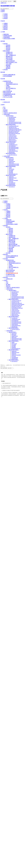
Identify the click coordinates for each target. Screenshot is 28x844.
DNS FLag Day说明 (7, 97)
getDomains (11, 159)
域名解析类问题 (7, 81)
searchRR (11, 171)
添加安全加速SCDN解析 (9, 38)
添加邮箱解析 (6, 37)
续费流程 (5, 29)
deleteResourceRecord (13, 132)
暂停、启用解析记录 (11, 55)
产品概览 (3, 10)
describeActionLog (13, 154)
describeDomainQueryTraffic (15, 123)
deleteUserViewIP (13, 140)
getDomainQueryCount (14, 163)
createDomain (12, 120)
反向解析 (8, 87)
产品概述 (5, 14)
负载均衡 (8, 66)
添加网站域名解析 (7, 35)
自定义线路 (8, 63)
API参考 (2, 104)
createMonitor (12, 143)
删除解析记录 (9, 56)
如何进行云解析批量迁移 (9, 74)
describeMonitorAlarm (13, 147)
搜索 (15, 1)
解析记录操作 (6, 50)
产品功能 (5, 16)
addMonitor (11, 176)
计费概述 (5, 23)
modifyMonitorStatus (13, 150)
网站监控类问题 (7, 92)
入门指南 (3, 31)
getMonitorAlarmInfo (13, 180)
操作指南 (3, 41)
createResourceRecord (13, 126)
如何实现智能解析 (7, 76)
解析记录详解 (9, 58)
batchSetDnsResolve (13, 174)
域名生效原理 (9, 82)
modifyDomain (12, 119)
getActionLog (12, 186)
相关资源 (3, 99)
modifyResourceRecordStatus (15, 129)
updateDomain (12, 161)
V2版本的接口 (6, 114)
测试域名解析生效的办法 (12, 84)
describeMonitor (12, 146)
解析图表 (8, 68)
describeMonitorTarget (13, 148)
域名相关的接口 (10, 115)
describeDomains (12, 117)
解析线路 (8, 65)
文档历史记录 (6, 102)
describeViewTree (12, 127)
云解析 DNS (9, 365)
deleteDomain (12, 118)
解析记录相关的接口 (11, 124)
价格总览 (5, 26)
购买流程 (5, 27)
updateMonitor (12, 184)
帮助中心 (3, 365)
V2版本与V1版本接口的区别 (10, 112)
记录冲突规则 (9, 59)
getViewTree (11, 169)
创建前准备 (6, 34)
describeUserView (13, 137)
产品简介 (3, 11)
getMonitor (11, 179)
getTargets (11, 181)
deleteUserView (12, 139)
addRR (10, 167)
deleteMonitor (12, 152)
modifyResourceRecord (14, 128)
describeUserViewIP (13, 138)
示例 (4, 108)
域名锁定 (8, 49)
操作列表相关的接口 (11, 153)
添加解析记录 (9, 52)
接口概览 (5, 110)
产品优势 (5, 15)
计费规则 (5, 24)
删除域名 (8, 46)
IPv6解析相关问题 (7, 95)
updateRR (11, 172)
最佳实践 (3, 72)
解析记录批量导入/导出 (11, 62)
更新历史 (5, 111)
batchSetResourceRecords (14, 133)
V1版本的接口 (6, 156)
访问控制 (5, 69)
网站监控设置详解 (10, 61)
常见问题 (3, 78)
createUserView (12, 134)
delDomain (11, 160)
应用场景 (5, 18)
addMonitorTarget (12, 177)
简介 (4, 107)
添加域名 (8, 45)
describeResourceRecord (14, 131)
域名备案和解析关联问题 (8, 6)
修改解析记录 (9, 53)
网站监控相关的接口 (11, 142)
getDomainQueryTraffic (14, 165)
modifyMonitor (12, 149)
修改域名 (8, 48)
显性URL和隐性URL (11, 88)
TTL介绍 (8, 89)
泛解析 (7, 85)
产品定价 (3, 20)
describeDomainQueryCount (15, 122)
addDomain (11, 162)
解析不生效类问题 (7, 91)
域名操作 (5, 43)
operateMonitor (12, 182)
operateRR (11, 170)
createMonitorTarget (13, 144)
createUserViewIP (13, 135)
